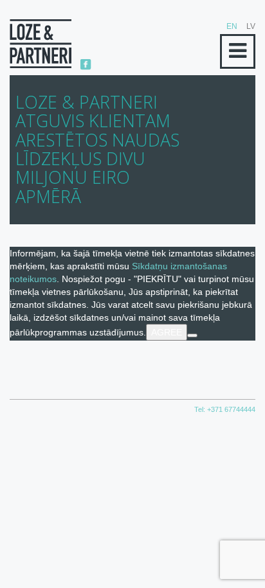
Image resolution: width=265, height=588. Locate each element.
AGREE (166, 332)
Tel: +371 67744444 (224, 409)
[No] (192, 335)
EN (231, 26)
